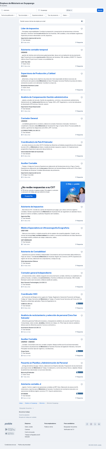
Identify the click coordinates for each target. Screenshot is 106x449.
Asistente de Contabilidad (33, 251)
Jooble (99, 445)
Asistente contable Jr (31, 384)
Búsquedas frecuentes (26, 408)
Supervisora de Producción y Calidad (38, 73)
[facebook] (87, 424)
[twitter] (95, 424)
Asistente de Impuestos (32, 206)
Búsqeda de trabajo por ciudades (27, 417)
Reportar (80, 42)
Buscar (100, 10)
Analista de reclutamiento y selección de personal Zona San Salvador (49, 316)
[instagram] (91, 424)
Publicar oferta (48, 427)
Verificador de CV (69, 429)
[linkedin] (99, 424)
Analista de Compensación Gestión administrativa (44, 97)
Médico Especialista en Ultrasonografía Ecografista (45, 228)
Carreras (27, 429)
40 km (68, 10)
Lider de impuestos (30, 28)
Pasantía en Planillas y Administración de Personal (44, 363)
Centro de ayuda (29, 432)
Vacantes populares (24, 415)
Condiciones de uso (10, 445)
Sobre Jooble (29, 427)
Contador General (29, 118)
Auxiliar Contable (29, 163)
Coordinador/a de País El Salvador (37, 142)
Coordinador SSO (29, 294)
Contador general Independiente (36, 273)
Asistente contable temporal (34, 49)
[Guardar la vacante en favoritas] (81, 29)
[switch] (82, 21)
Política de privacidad (24, 445)
